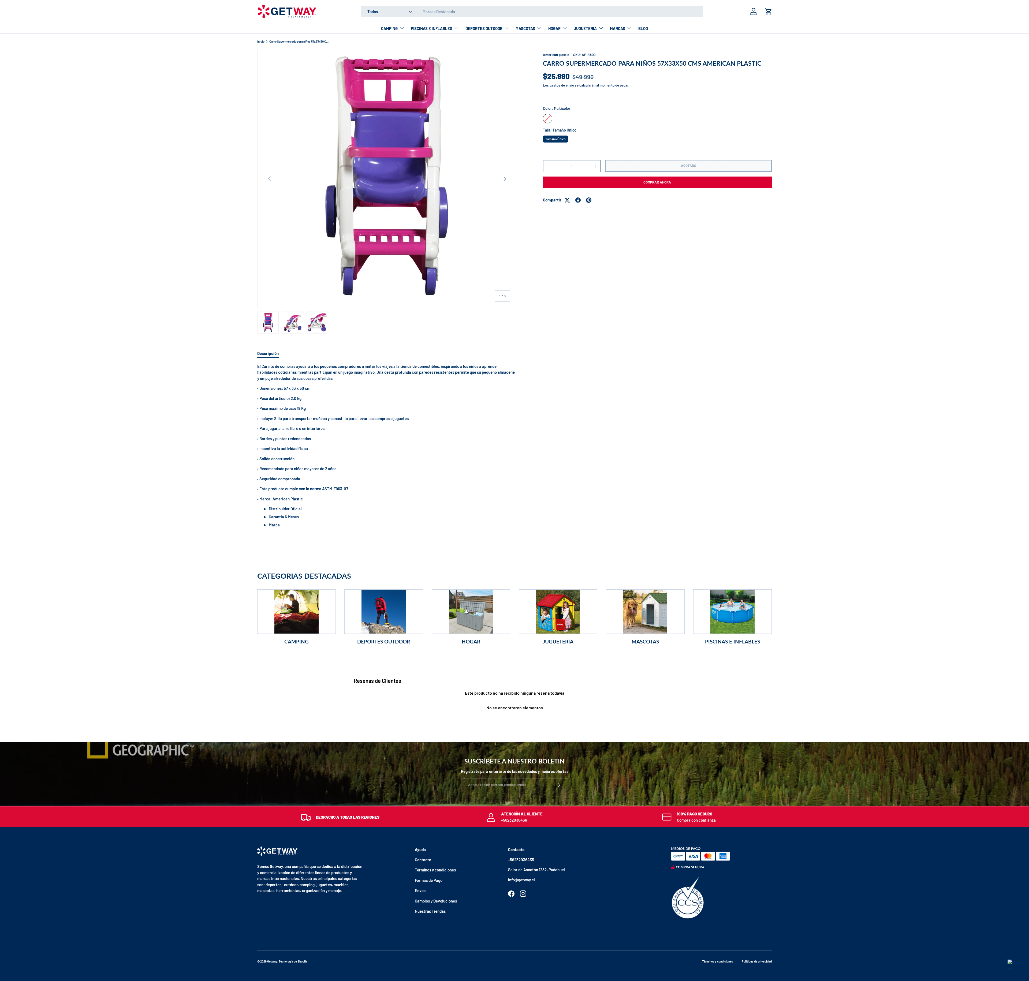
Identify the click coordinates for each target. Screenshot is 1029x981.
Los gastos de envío (558, 85)
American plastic (556, 55)
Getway (272, 961)
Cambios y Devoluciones (436, 900)
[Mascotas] (645, 612)
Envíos (420, 890)
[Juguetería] (558, 612)
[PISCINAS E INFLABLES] (732, 612)
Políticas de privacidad (757, 961)
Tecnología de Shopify (293, 961)
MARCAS (617, 28)
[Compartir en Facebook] (578, 200)
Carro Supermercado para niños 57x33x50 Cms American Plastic (299, 41)
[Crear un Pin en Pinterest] (588, 200)
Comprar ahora (657, 182)
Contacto (423, 859)
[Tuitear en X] (567, 200)
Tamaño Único (555, 138)
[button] (768, 11)
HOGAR (554, 28)
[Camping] (296, 612)
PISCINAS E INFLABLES (431, 28)
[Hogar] (471, 612)
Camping (296, 641)
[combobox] (532, 11)
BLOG (643, 28)
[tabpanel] (387, 445)
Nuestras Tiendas (430, 911)
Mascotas (645, 641)
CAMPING (389, 28)
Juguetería (558, 641)
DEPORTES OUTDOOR (483, 28)
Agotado (688, 165)
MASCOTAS (525, 28)
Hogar (471, 641)
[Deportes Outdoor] (384, 612)
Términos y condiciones (435, 869)
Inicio (260, 41)
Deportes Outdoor (383, 641)
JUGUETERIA (585, 28)
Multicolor (547, 118)
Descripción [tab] (268, 353)
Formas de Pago (428, 880)
